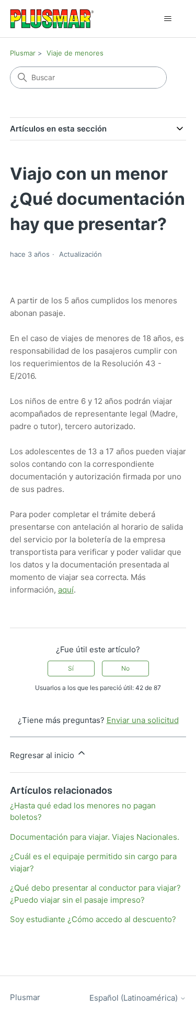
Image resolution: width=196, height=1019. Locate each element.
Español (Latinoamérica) (134, 997)
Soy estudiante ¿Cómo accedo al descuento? (93, 919)
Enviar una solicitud (143, 720)
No (125, 668)
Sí (71, 668)
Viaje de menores (75, 53)
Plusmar (23, 53)
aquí (66, 590)
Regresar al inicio (43, 755)
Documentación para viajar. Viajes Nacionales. (94, 837)
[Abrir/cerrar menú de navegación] (167, 18)
